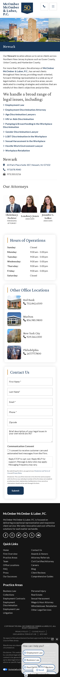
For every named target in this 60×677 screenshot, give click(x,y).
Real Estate (36, 594)
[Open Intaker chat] (26, 675)
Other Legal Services (41, 609)
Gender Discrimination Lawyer (21, 131)
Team (5, 561)
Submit (15, 490)
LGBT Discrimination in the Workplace (26, 136)
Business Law (9, 591)
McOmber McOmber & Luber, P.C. (11, 9)
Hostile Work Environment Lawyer (24, 145)
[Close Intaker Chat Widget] (57, 639)
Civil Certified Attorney (42, 561)
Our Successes (10, 576)
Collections (8, 594)
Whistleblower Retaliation (44, 606)
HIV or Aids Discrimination (19, 119)
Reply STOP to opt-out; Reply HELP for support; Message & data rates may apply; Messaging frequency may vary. (28, 462)
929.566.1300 (34, 336)
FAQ (5, 569)
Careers (35, 565)
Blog (33, 569)
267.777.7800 (34, 353)
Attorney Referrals (40, 557)
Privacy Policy (17, 473)
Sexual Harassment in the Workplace (25, 141)
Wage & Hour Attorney (42, 602)
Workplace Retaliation (17, 150)
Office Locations (11, 565)
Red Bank (29, 299)
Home (6, 550)
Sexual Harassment (40, 598)
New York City (31, 333)
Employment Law (14, 104)
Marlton (28, 316)
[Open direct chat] (52, 639)
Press (6, 572)
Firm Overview (10, 553)
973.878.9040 (14, 169)
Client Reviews (38, 572)
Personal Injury (38, 591)
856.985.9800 (34, 320)
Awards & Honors (39, 553)
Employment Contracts (14, 598)
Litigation (8, 613)
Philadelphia (31, 350)
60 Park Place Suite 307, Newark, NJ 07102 (28, 164)
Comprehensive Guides (42, 576)
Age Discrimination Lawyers (20, 114)
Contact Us (36, 550)
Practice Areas (10, 557)
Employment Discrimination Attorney (25, 109)
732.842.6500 (34, 303)
